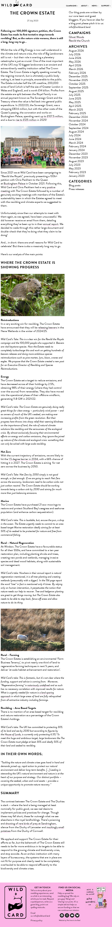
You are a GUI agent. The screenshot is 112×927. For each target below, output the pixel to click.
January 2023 (77, 176)
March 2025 (76, 109)
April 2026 (75, 65)
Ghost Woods (76, 37)
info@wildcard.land (41, 915)
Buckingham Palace (14, 183)
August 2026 (76, 51)
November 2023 (78, 157)
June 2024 (75, 139)
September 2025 (78, 87)
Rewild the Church (79, 40)
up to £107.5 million (51, 116)
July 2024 (74, 135)
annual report (50, 224)
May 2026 (75, 62)
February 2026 (77, 73)
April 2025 (75, 106)
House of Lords (13, 734)
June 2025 (75, 98)
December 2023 (78, 154)
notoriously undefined (38, 685)
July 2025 (74, 95)
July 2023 (74, 165)
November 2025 (78, 80)
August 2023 (76, 161)
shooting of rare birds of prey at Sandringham (30, 823)
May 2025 (75, 102)
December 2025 (78, 76)
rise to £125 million (26, 120)
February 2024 (77, 146)
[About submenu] (88, 5)
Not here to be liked (73, 920)
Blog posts (74, 185)
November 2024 (78, 120)
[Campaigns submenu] (77, 5)
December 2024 (78, 117)
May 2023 (75, 168)
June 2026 (75, 58)
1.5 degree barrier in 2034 (23, 459)
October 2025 (77, 84)
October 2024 (77, 124)
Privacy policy (36, 920)
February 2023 (77, 172)
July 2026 (74, 54)
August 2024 (76, 131)
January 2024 (77, 150)
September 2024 (78, 128)
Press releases (76, 189)
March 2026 (76, 69)
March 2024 (76, 143)
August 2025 (76, 91)
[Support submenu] (110, 5)
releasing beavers (47, 327)
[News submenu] (97, 5)
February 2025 (77, 113)
